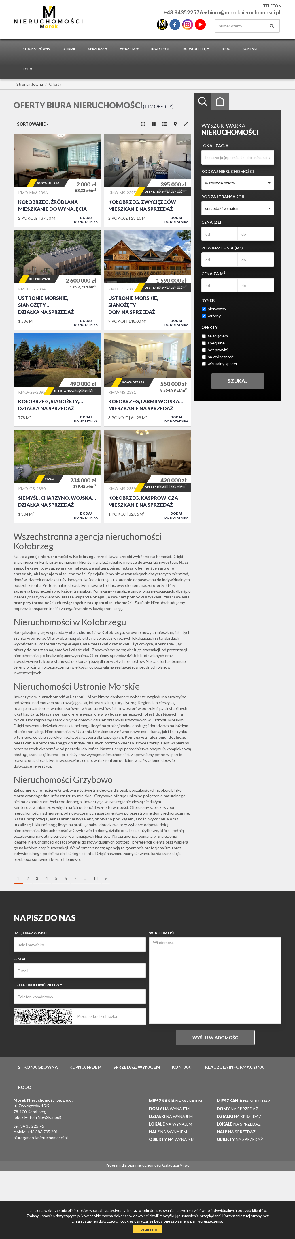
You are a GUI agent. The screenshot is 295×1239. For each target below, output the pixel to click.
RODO (27, 69)
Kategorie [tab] (220, 101)
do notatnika (86, 219)
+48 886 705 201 (42, 1131)
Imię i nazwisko (31, 932)
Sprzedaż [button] (96, 49)
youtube (200, 24)
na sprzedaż (244, 1100)
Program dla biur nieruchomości (133, 1165)
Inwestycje (160, 49)
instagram (187, 24)
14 (95, 878)
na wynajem (175, 1100)
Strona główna (36, 49)
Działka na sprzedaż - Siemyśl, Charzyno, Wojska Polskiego (57, 476)
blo (162, 24)
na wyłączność (221, 356)
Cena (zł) (211, 222)
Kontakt (250, 49)
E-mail (20, 958)
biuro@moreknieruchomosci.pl (244, 12)
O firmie (69, 49)
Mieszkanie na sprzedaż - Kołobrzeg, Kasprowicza (147, 476)
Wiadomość (162, 932)
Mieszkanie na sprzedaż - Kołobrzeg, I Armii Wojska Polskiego (147, 379)
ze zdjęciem (218, 335)
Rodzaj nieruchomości (227, 171)
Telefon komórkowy (38, 984)
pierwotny (217, 308)
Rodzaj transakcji (222, 196)
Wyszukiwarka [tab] (202, 101)
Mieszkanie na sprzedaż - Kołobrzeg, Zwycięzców (147, 180)
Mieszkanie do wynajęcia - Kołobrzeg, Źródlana (57, 180)
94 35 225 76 (32, 1126)
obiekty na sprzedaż (94, 638)
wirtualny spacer (222, 363)
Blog (226, 49)
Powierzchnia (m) (222, 247)
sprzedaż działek (124, 655)
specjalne (216, 342)
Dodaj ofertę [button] (194, 49)
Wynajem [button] (128, 49)
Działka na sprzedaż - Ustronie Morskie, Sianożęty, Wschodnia (57, 280)
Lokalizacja (214, 145)
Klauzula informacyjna (234, 1067)
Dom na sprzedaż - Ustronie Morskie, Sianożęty (147, 280)
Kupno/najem (85, 1067)
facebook (174, 24)
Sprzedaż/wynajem (136, 1067)
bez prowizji (218, 349)
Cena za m (213, 273)
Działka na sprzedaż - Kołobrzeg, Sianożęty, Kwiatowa (57, 379)
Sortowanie (31, 124)
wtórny (214, 315)
